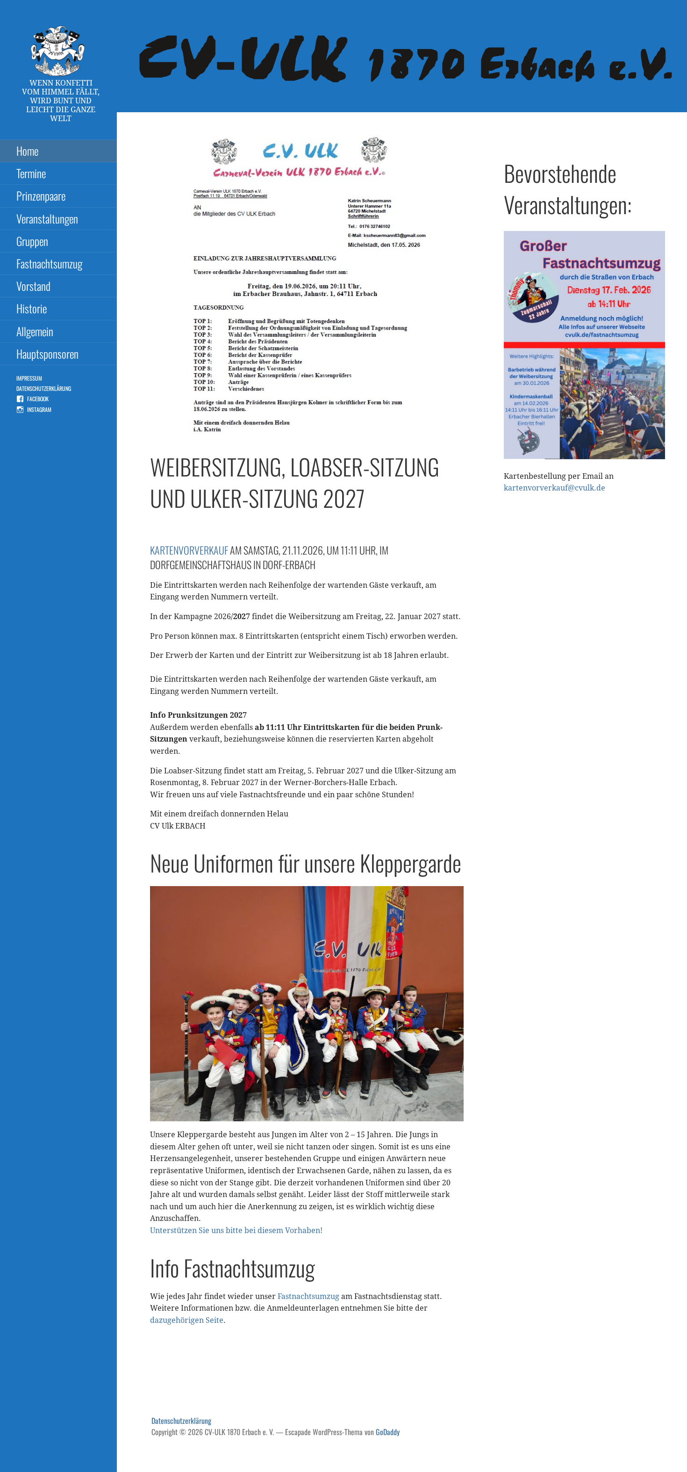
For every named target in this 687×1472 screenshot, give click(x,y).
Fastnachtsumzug (49, 263)
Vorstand (33, 285)
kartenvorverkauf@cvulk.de (554, 487)
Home (27, 150)
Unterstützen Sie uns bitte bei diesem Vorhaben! (236, 1230)
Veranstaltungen (47, 218)
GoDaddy (388, 1431)
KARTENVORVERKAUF (190, 549)
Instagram (39, 409)
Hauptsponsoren (47, 353)
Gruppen (32, 240)
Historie (31, 308)
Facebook (38, 399)
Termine (31, 173)
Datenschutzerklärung (43, 388)
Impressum (29, 378)
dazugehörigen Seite (186, 1320)
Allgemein (34, 331)
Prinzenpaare (40, 195)
